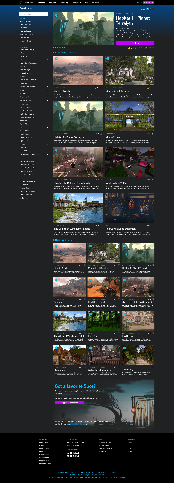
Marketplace (44, 449)
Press (130, 452)
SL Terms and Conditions (67, 472)
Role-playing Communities (29, 154)
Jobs (129, 449)
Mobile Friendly (25, 124)
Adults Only (24, 198)
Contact (131, 443)
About (130, 446)
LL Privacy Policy (101, 472)
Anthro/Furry (24, 56)
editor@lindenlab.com (78, 424)
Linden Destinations (27, 114)
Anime (22, 53)
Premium (23, 144)
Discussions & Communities (29, 80)
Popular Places (25, 141)
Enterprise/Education (75, 446)
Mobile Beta (43, 443)
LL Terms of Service (86, 472)
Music (22, 127)
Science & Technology (27, 161)
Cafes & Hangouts (26, 70)
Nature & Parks (25, 131)
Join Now (135, 43)
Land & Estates (25, 107)
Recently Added (25, 24)
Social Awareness (26, 171)
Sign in (139, 3)
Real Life (23, 148)
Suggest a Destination (69, 403)
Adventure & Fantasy (27, 50)
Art (21, 60)
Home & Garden (25, 100)
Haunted (23, 93)
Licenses (102, 452)
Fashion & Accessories (27, 87)
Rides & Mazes (25, 151)
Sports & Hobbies (26, 178)
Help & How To (25, 97)
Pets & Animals (25, 134)
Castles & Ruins (25, 73)
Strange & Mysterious (27, 181)
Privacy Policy (104, 446)
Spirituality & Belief (26, 174)
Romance (23, 158)
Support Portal (44, 461)
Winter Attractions (26, 195)
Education (23, 83)
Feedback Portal (45, 464)
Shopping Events (26, 41)
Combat (22, 76)
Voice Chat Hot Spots (27, 191)
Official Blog (44, 458)
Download (43, 446)
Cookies (113, 472)
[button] (29, 2)
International (24, 104)
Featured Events (25, 31)
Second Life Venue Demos (29, 168)
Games (22, 90)
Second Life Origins (27, 164)
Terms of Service (105, 443)
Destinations (44, 455)
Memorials (23, 121)
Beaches (23, 66)
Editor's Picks (24, 28)
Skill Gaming (24, 38)
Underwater (24, 185)
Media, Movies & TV (27, 117)
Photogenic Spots (26, 137)
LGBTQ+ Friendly (26, 111)
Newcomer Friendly (26, 34)
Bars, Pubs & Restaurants (28, 63)
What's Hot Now (25, 21)
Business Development (75, 443)
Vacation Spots (25, 188)
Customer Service (105, 449)
